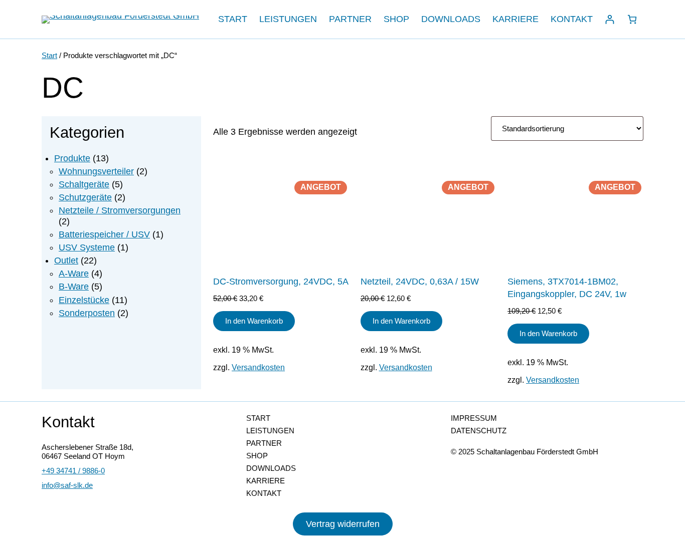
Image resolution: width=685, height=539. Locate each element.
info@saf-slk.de (67, 485)
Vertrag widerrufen (343, 524)
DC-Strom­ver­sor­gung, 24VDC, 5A (281, 282)
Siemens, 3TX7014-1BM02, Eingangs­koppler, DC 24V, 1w (566, 288)
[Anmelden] (609, 19)
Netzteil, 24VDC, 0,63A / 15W (420, 282)
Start (49, 55)
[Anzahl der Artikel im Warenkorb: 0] (632, 19)
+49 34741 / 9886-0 (73, 470)
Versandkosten (258, 367)
